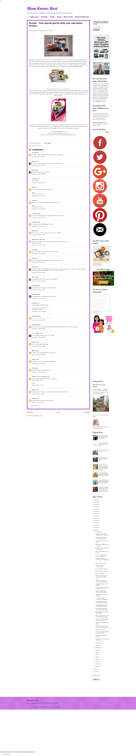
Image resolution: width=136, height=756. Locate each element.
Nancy (33, 187)
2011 (95, 671)
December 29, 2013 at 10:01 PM (38, 363)
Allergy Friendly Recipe (82, 17)
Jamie (33, 258)
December (98, 532)
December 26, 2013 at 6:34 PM (38, 298)
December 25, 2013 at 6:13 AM (38, 182)
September (98, 647)
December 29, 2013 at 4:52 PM (38, 346)
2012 (95, 669)
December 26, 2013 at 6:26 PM (38, 272)
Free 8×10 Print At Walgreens (101, 569)
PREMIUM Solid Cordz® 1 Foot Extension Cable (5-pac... (101, 577)
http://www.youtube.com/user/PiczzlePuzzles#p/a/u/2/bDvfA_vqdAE (60, 134)
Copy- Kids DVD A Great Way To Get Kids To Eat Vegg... (102, 616)
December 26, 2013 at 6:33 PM (38, 289)
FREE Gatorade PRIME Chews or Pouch (102, 545)
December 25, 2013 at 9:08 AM (38, 209)
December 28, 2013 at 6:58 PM (38, 328)
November (98, 643)
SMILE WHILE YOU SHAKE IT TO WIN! (102, 612)
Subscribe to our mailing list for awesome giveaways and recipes (100, 23)
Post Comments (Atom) (37, 415)
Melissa (33, 161)
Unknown (34, 342)
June (97, 654)
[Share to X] (47, 143)
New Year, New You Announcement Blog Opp (101, 598)
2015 (95, 525)
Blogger (58, 706)
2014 (95, 527)
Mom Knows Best (42, 8)
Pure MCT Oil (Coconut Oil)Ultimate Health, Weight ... (102, 560)
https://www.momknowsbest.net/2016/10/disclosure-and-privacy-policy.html (42, 703)
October (97, 645)
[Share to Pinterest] (50, 143)
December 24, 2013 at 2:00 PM (38, 156)
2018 (95, 518)
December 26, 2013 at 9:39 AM (38, 262)
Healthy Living (34, 17)
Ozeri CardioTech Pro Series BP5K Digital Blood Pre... (101, 605)
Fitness (59, 17)
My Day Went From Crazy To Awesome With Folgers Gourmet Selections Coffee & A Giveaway (103, 467)
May (97, 657)
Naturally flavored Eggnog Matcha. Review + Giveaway (102, 534)
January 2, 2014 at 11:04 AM (38, 393)
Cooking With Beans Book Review (101, 595)
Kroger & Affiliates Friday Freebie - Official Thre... (101, 591)
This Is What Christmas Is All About (101, 552)
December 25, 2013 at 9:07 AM (38, 195)
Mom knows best (6, 754)
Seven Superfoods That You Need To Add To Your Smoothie (103, 437)
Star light (34, 152)
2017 (95, 520)
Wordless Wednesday (99, 573)
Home (58, 412)
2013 (95, 530)
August (97, 650)
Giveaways (44, 17)
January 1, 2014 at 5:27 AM (37, 385)
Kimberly (34, 350)
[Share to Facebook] (48, 143)
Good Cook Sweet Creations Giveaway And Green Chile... (102, 626)
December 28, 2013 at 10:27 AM (39, 311)
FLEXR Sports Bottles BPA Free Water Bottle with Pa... (101, 609)
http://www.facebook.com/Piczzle (60, 133)
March (97, 661)
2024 (95, 504)
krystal (33, 249)
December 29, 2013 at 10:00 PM (38, 354)
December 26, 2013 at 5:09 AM (38, 245)
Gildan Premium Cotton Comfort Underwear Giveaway (102, 588)
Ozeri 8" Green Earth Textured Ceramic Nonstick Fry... (101, 619)
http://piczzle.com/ (60, 131)
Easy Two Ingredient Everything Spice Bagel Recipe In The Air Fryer (104, 474)
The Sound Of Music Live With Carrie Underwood (102, 632)
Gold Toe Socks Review (100, 629)
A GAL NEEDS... (36, 333)
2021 (95, 511)
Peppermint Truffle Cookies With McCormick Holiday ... (102, 602)
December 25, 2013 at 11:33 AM (39, 217)
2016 (95, 523)
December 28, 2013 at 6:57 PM (38, 320)
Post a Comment (34, 405)
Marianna (34, 398)
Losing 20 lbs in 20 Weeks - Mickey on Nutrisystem (101, 538)
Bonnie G (34, 389)
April (97, 659)
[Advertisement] (101, 356)
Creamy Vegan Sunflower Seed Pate (102, 623)
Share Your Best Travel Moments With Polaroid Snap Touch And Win (104, 481)
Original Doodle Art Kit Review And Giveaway (102, 548)
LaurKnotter (35, 213)
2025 (95, 502)
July (97, 652)
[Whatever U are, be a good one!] (39, 376)
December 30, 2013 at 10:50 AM (39, 372)
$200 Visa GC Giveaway (100, 563)
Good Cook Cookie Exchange (101, 571)
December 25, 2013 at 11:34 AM (39, 226)
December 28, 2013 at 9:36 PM (38, 337)
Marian (33, 230)
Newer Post (30, 412)
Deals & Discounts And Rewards (99, 385)
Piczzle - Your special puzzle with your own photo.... (101, 555)
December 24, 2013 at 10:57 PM (38, 174)
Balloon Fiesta (68, 17)
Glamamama (35, 285)
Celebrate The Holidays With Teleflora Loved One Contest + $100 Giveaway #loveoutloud (104, 489)
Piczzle (84, 60)
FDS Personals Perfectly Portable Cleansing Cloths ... (102, 581)
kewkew (33, 267)
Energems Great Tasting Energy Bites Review (102, 639)
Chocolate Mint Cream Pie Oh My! (101, 541)
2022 (95, 509)
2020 (95, 513)
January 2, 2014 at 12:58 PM (38, 402)
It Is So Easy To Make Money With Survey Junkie (103, 444)
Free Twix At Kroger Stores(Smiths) (99, 566)
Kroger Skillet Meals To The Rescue (101, 584)
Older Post (87, 412)
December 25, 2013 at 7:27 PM (38, 234)
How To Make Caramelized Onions (101, 636)
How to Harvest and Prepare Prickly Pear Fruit (103, 459)
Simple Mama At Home (37, 239)
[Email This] (44, 143)
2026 (95, 499)
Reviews (39, 145)
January (97, 666)
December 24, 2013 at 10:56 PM (38, 165)
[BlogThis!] (46, 143)
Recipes (52, 17)
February (98, 663)
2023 (95, 506)
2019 (95, 516)
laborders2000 (35, 316)
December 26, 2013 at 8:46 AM (38, 253)
